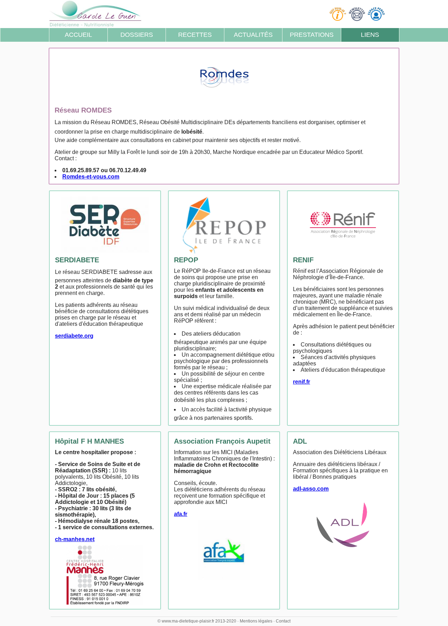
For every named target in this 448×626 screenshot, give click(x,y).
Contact (283, 621)
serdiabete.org (74, 336)
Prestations (312, 34)
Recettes (195, 34)
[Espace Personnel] (377, 13)
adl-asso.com (311, 489)
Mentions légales (256, 621)
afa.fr (180, 514)
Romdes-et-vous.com (90, 177)
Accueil (78, 34)
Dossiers (136, 34)
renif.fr (301, 382)
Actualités (253, 34)
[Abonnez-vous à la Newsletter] (358, 13)
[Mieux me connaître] (338, 13)
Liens (370, 34)
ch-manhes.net (74, 539)
